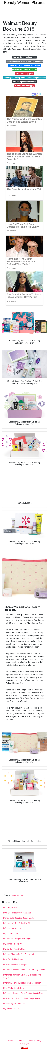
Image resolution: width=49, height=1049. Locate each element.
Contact (21, 1040)
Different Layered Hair (12, 928)
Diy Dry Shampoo (10, 933)
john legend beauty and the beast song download (25, 77)
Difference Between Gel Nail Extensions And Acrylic (22, 976)
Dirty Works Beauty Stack (14, 988)
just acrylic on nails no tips (24, 57)
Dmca (10, 1040)
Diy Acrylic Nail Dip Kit (12, 943)
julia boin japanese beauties (24, 81)
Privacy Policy (35, 1040)
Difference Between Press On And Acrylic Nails (23, 993)
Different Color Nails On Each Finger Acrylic (22, 998)
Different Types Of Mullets (14, 1003)
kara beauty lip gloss (24, 73)
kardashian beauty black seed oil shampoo (25, 61)
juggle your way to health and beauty (24, 65)
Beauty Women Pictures (24, 2)
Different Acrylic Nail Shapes (15, 964)
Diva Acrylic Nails (10, 907)
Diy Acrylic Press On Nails (14, 948)
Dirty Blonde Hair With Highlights (17, 912)
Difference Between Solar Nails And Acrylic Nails (24, 969)
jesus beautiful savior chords (24, 69)
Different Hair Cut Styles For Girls (17, 923)
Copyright (24, 1043)
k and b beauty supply (24, 85)
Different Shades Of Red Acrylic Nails (19, 954)
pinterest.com (17, 895)
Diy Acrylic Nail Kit (11, 1008)
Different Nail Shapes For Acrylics (17, 938)
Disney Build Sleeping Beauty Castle (18, 917)
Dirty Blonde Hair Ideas (13, 959)
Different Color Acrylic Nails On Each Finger (22, 982)
